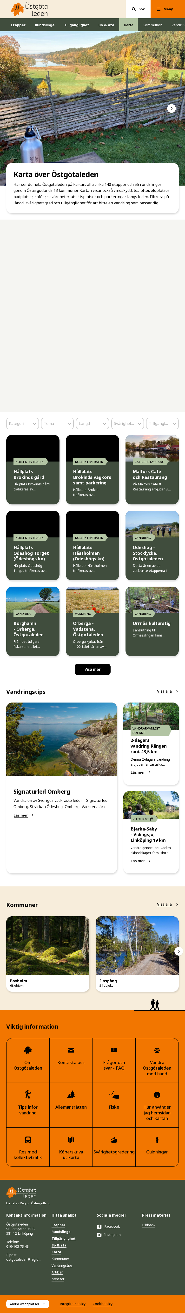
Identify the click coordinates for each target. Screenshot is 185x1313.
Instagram (112, 1234)
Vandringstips (62, 1265)
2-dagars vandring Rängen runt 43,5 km (149, 745)
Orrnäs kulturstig (152, 623)
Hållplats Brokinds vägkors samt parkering (92, 477)
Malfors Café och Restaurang (150, 474)
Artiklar (57, 1272)
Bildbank (148, 1225)
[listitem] (92, 108)
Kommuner (152, 24)
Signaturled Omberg (41, 791)
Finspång (108, 981)
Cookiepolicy (102, 1303)
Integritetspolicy (73, 1303)
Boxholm (18, 981)
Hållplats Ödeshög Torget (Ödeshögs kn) (31, 553)
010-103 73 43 (17, 1246)
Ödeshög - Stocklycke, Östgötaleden (148, 553)
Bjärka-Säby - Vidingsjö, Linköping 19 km (148, 834)
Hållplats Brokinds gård (28, 474)
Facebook (112, 1226)
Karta (128, 24)
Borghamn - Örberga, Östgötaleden (28, 629)
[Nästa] (171, 108)
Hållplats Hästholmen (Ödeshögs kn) (89, 553)
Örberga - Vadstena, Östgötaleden (88, 629)
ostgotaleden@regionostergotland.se (24, 1259)
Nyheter (58, 1279)
